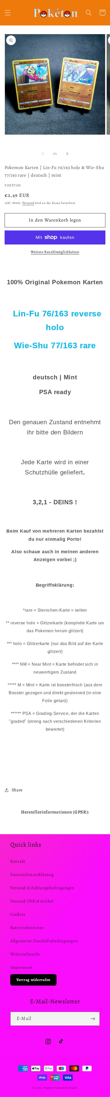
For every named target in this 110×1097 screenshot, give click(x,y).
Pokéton (48, 1087)
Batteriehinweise (27, 928)
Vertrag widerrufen (33, 979)
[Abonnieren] (93, 1019)
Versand (28, 203)
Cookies (18, 914)
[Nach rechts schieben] (67, 153)
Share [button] (17, 790)
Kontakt (18, 861)
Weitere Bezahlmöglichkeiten (55, 251)
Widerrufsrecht (25, 954)
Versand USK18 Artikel (31, 901)
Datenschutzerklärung (31, 874)
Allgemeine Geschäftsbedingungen (44, 941)
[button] (8, 12)
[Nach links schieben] (42, 153)
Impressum (21, 967)
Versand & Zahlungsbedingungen (42, 888)
